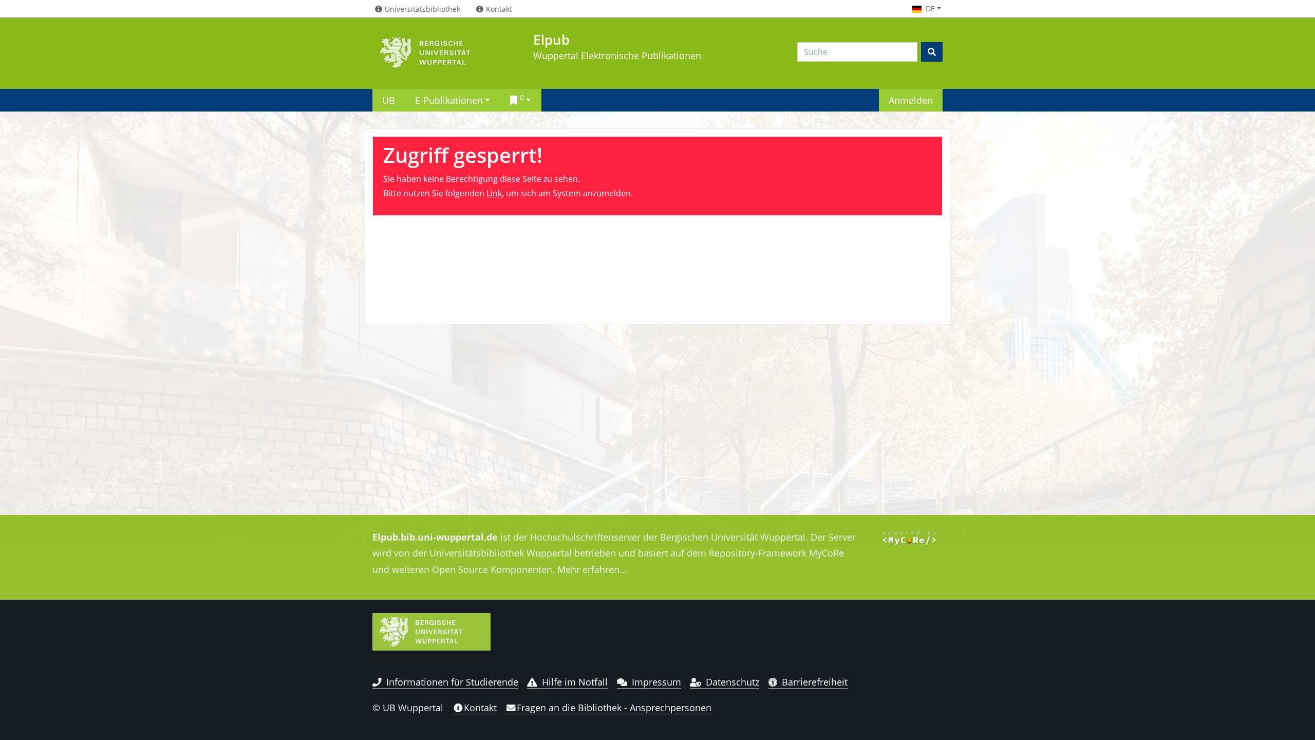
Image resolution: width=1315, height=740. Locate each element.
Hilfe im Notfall (575, 682)
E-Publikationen (449, 100)
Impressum (656, 682)
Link (494, 193)
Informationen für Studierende (452, 682)
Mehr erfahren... (592, 569)
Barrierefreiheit (815, 682)
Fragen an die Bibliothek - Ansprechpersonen (614, 707)
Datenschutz (732, 682)
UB (388, 100)
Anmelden (911, 100)
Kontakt (480, 707)
